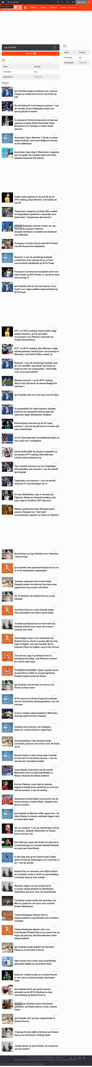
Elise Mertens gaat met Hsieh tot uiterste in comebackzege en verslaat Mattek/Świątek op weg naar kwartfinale (36, 845)
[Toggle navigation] (54, 47)
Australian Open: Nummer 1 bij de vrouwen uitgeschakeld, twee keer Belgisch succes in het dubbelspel (36, 140)
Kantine (43, 7)
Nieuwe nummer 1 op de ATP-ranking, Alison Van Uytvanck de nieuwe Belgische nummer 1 (35, 383)
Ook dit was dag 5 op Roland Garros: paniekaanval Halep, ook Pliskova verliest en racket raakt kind (35, 658)
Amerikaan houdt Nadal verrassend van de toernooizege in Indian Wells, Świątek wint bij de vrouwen (36, 801)
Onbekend (38, 77)
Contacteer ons (36, 1057)
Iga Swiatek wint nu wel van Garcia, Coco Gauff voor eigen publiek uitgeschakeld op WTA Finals (36, 289)
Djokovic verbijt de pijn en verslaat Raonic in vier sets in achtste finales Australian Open (35, 977)
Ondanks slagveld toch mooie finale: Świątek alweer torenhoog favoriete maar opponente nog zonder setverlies (35, 584)
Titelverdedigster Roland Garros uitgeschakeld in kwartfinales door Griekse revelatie (36, 918)
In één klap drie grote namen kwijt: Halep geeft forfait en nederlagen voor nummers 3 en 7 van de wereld (37, 859)
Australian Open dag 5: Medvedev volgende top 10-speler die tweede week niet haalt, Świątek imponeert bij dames (36, 155)
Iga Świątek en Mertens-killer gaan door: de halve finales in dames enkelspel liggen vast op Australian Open (36, 816)
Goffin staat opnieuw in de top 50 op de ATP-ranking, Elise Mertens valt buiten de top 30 (35, 199)
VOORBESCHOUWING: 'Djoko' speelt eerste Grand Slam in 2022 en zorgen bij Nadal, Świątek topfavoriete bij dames (36, 673)
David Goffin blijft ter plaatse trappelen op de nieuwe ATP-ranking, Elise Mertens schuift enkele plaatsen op (35, 454)
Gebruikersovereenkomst (24, 1060)
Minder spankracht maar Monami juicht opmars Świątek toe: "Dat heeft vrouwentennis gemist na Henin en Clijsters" (37, 512)
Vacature (59, 1057)
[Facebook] (58, 2)
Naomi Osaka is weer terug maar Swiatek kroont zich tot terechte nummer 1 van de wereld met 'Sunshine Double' (35, 758)
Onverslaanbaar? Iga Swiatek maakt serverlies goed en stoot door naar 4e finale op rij (36, 743)
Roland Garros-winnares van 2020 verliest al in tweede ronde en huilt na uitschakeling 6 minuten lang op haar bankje (36, 874)
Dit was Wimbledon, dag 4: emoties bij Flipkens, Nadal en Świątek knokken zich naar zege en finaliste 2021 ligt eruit (35, 497)
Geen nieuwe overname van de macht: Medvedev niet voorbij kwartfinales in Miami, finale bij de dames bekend (33, 772)
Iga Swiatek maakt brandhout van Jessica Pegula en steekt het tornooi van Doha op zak (35, 94)
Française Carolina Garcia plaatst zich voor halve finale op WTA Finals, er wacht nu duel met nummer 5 (36, 274)
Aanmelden (81, 2)
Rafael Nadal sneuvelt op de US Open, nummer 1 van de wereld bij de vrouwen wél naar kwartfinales (36, 426)
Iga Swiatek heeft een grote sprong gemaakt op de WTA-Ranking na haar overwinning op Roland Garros (33, 992)
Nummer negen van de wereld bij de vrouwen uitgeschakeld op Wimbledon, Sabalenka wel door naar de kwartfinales (35, 888)
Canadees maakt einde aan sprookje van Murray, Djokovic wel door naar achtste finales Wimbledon (35, 903)
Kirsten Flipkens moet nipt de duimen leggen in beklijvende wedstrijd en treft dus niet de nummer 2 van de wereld (36, 787)
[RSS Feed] (72, 2)
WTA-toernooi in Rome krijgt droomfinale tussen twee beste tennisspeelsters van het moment (36, 701)
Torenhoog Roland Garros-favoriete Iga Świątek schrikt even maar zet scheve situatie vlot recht (34, 626)
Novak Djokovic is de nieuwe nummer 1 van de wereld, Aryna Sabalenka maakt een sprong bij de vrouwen (36, 108)
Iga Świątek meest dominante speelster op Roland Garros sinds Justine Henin (35, 1006)
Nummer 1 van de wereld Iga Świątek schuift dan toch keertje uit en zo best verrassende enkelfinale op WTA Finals (34, 260)
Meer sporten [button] (13, 2)
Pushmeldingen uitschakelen (66, 1060)
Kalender (53, 7)
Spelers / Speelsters (68, 7)
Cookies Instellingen (45, 1060)
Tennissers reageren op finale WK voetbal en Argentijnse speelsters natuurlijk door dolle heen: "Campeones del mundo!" (35, 214)
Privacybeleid (48, 1057)
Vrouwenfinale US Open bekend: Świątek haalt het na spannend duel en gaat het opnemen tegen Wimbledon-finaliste (35, 411)
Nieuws (34, 7)
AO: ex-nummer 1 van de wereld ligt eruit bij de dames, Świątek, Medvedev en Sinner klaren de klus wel (36, 831)
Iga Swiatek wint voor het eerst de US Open (36, 394)
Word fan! (30, 53)
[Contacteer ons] (67, 2)
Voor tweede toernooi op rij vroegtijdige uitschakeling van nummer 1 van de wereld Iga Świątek (36, 469)
